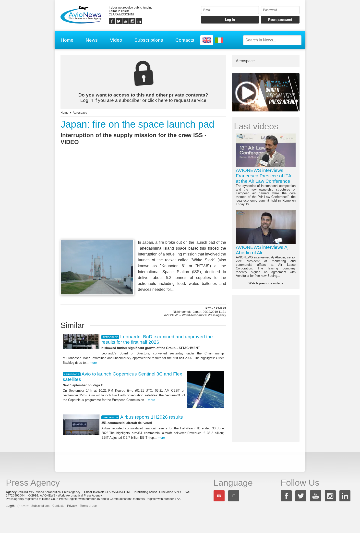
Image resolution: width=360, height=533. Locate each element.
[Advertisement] (143, 201)
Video (116, 40)
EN (219, 495)
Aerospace (80, 112)
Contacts (184, 40)
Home (67, 40)
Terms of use (88, 506)
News (92, 40)
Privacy (72, 506)
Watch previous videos (266, 283)
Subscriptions (148, 40)
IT (233, 495)
